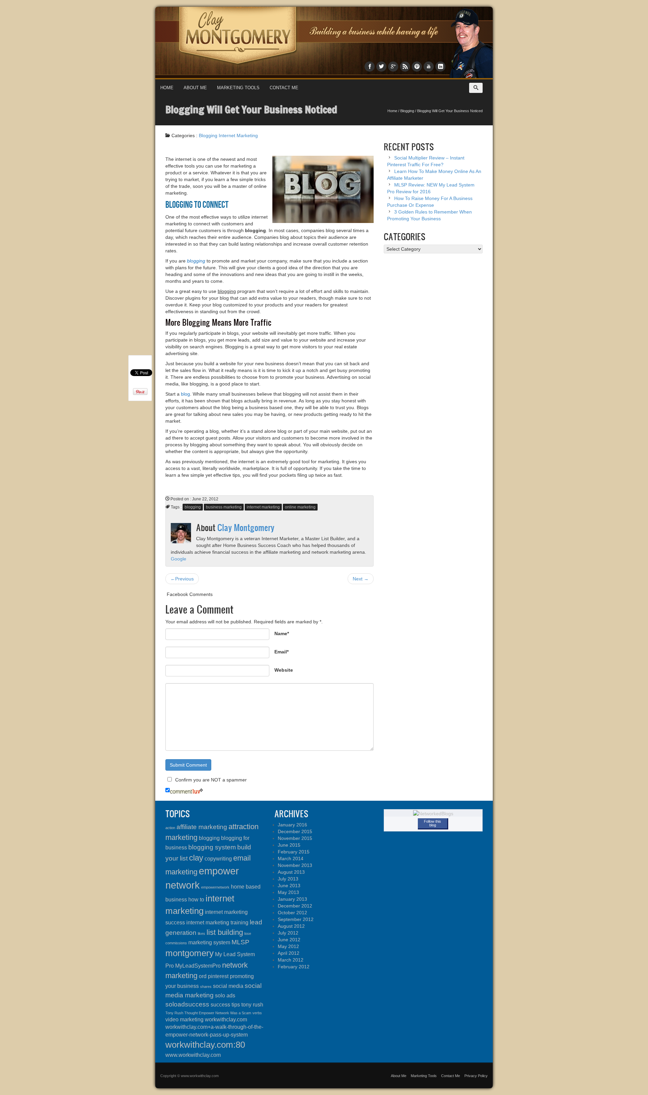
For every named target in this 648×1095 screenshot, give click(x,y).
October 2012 (292, 912)
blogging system (212, 847)
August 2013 (291, 872)
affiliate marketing (202, 826)
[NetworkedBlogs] (433, 813)
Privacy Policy (476, 1076)
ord (203, 976)
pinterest (218, 976)
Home (166, 87)
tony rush (252, 1004)
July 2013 (288, 878)
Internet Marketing (238, 135)
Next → (361, 578)
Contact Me (284, 87)
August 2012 (291, 926)
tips (236, 1004)
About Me (195, 87)
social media (228, 986)
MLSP (240, 942)
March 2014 (290, 858)
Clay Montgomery (245, 527)
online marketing (300, 507)
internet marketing (263, 507)
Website (283, 670)
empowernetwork (215, 887)
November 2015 (295, 838)
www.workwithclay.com (193, 1055)
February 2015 (293, 851)
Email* (281, 651)
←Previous (182, 578)
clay (196, 857)
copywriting (218, 859)
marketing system (209, 942)
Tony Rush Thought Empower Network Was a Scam (208, 1013)
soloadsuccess (187, 1004)
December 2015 (295, 831)
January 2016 (292, 824)
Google (178, 559)
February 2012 (293, 966)
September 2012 (296, 919)
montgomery (189, 953)
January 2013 (292, 899)
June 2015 (289, 845)
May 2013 (288, 892)
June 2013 (289, 885)
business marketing (224, 507)
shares (206, 987)
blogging (193, 507)
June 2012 (289, 939)
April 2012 (288, 953)
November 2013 (295, 865)
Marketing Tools (238, 87)
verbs (257, 1013)
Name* (281, 633)
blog (185, 394)
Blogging (407, 111)
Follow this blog (432, 823)
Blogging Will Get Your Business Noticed (251, 109)
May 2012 (288, 946)
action (170, 828)
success (220, 1004)
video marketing (184, 1019)
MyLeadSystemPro (198, 966)
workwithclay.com (226, 1019)
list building (225, 932)
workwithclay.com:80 (205, 1045)
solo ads (225, 995)
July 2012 (288, 933)
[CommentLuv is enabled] (186, 790)
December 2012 (295, 906)
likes (201, 933)
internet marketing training (217, 922)
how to (196, 899)
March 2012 (290, 960)
